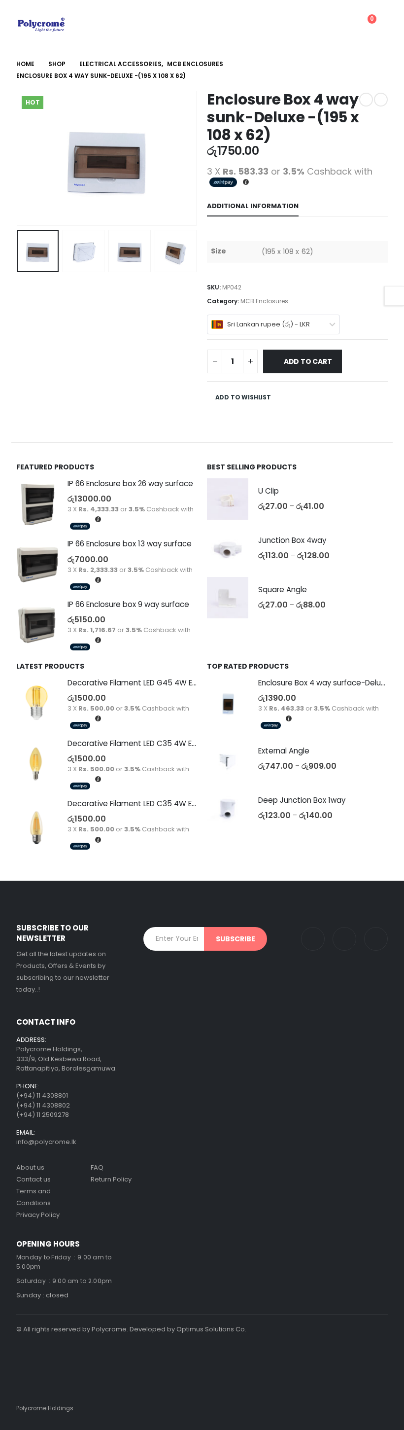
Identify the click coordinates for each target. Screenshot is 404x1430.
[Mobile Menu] (278, 24)
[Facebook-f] (376, 939)
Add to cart (308, 361)
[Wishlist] (339, 24)
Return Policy (111, 1179)
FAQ (97, 1167)
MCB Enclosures (264, 301)
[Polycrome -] (41, 25)
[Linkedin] (344, 939)
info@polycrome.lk (46, 1141)
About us (30, 1167)
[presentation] (28, 158)
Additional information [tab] (253, 206)
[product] (37, 504)
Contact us (33, 1179)
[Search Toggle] (300, 25)
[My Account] (315, 24)
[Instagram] (313, 939)
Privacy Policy (38, 1214)
